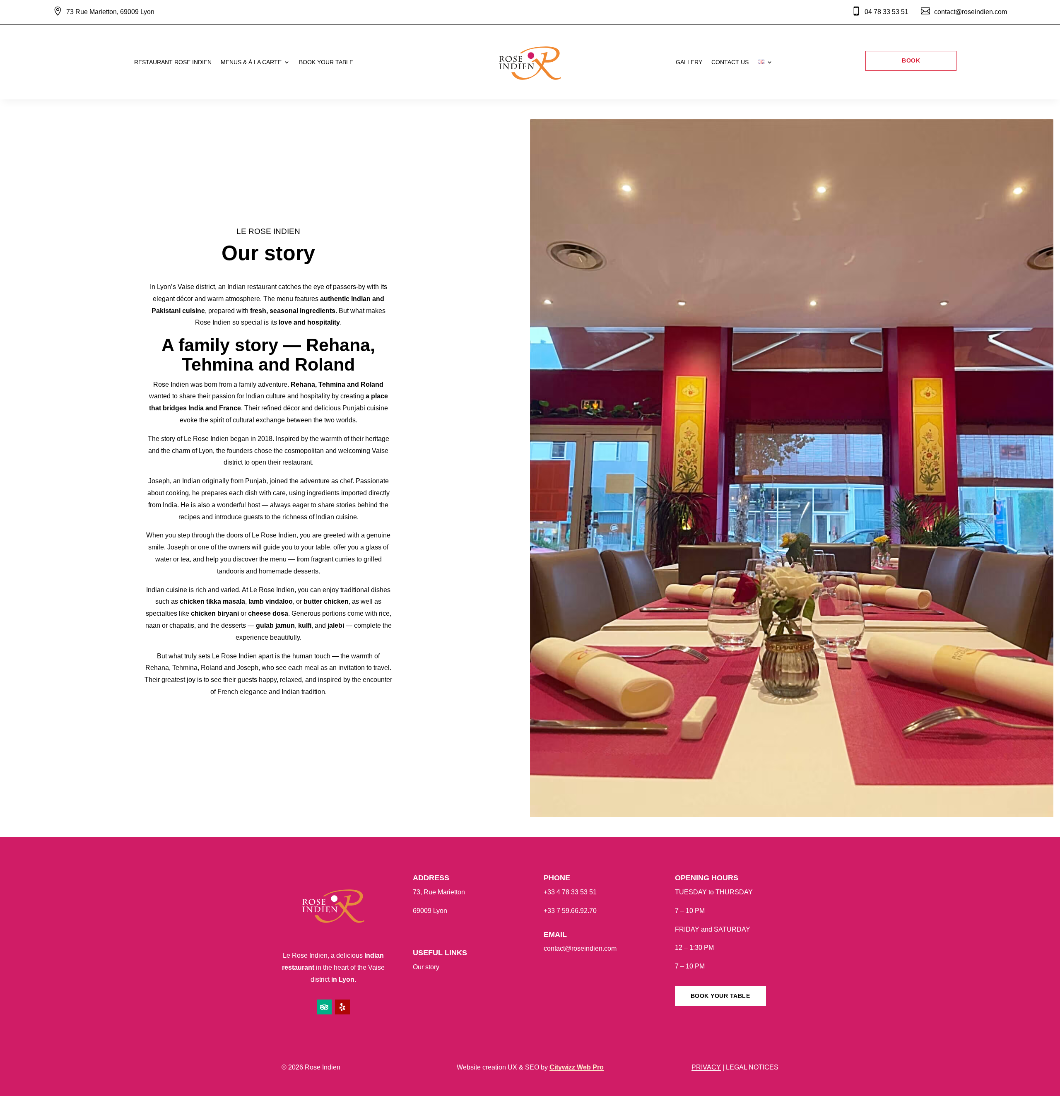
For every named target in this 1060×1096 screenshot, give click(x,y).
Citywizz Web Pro (576, 1067)
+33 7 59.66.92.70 (570, 910)
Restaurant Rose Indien (173, 62)
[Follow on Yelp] (342, 1007)
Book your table (326, 62)
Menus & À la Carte (251, 62)
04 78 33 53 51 (886, 11)
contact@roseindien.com (580, 948)
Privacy (706, 1067)
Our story (426, 967)
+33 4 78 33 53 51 (570, 892)
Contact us (730, 62)
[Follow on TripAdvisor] (324, 1007)
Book (911, 60)
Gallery (689, 62)
